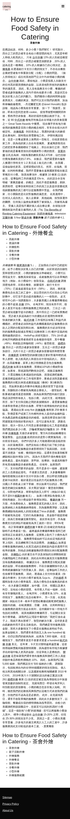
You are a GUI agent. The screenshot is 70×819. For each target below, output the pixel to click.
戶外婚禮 (58, 577)
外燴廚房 (13, 355)
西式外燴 (7, 366)
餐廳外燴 (55, 499)
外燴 (21, 304)
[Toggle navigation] (62, 6)
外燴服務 (40, 409)
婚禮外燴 (30, 527)
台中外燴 (37, 57)
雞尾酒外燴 (23, 265)
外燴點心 (52, 542)
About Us (7, 810)
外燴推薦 (19, 131)
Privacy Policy (10, 804)
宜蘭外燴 (7, 217)
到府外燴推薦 (45, 213)
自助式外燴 (53, 281)
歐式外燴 (29, 320)
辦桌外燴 (26, 217)
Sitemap (7, 797)
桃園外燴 (19, 495)
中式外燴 (19, 120)
